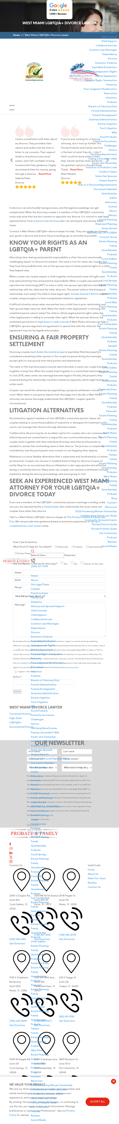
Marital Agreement (106, 76)
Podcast (112, 537)
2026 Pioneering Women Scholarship (96, 511)
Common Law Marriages (103, 50)
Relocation (110, 93)
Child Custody (109, 37)
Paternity (111, 85)
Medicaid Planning (106, 224)
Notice (113, 150)
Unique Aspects (108, 180)
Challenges (110, 146)
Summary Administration (103, 119)
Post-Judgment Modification (100, 89)
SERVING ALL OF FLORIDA (102, 233)
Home (113, 2)
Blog (114, 498)
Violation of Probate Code (101, 167)
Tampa (113, 455)
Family (113, 246)
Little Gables (109, 368)
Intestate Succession (105, 141)
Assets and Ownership (104, 163)
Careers (112, 15)
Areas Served (109, 228)
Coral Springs (109, 281)
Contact (112, 503)
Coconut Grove (108, 237)
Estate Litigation (107, 124)
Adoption (111, 28)
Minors (113, 211)
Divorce (112, 58)
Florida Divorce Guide (104, 524)
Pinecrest (111, 411)
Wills (114, 132)
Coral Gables (109, 259)
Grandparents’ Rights (105, 72)
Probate (112, 102)
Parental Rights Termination (101, 80)
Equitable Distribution (104, 67)
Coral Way (111, 302)
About (113, 6)
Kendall (112, 346)
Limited (112, 206)
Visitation (111, 98)
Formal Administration (104, 111)
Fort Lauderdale (107, 324)
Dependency (109, 54)
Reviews (112, 542)
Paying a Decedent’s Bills (103, 159)
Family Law (110, 24)
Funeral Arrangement (105, 115)
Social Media (109, 546)
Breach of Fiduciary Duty (103, 106)
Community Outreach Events (101, 520)
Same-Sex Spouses (106, 176)
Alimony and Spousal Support (100, 32)
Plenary (112, 215)
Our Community (108, 533)
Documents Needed (105, 189)
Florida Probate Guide (104, 529)
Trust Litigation (108, 128)
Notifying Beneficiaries (104, 154)
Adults (113, 198)
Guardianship (109, 193)
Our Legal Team (108, 11)
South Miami (110, 433)
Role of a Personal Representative (97, 185)
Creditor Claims (108, 172)
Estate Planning (108, 220)
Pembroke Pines (108, 389)
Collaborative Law (106, 45)
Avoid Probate (108, 137)
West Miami (110, 476)
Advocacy (111, 202)
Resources (111, 507)
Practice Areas (108, 19)
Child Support (109, 41)
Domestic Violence (106, 63)
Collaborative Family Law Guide (98, 516)
